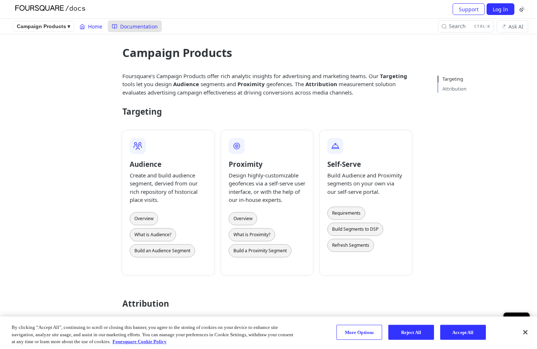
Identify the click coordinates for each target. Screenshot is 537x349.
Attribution (454, 88)
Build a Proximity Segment (260, 251)
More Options (359, 332)
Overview (143, 218)
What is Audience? (152, 234)
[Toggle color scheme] (522, 9)
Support (469, 9)
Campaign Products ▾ (43, 26)
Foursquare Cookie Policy (140, 341)
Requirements (346, 213)
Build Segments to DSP (355, 229)
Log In (500, 9)
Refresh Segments (350, 245)
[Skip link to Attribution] (117, 304)
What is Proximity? (251, 234)
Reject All (411, 332)
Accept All (462, 332)
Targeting (452, 79)
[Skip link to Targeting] (117, 112)
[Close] (525, 332)
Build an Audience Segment (162, 251)
